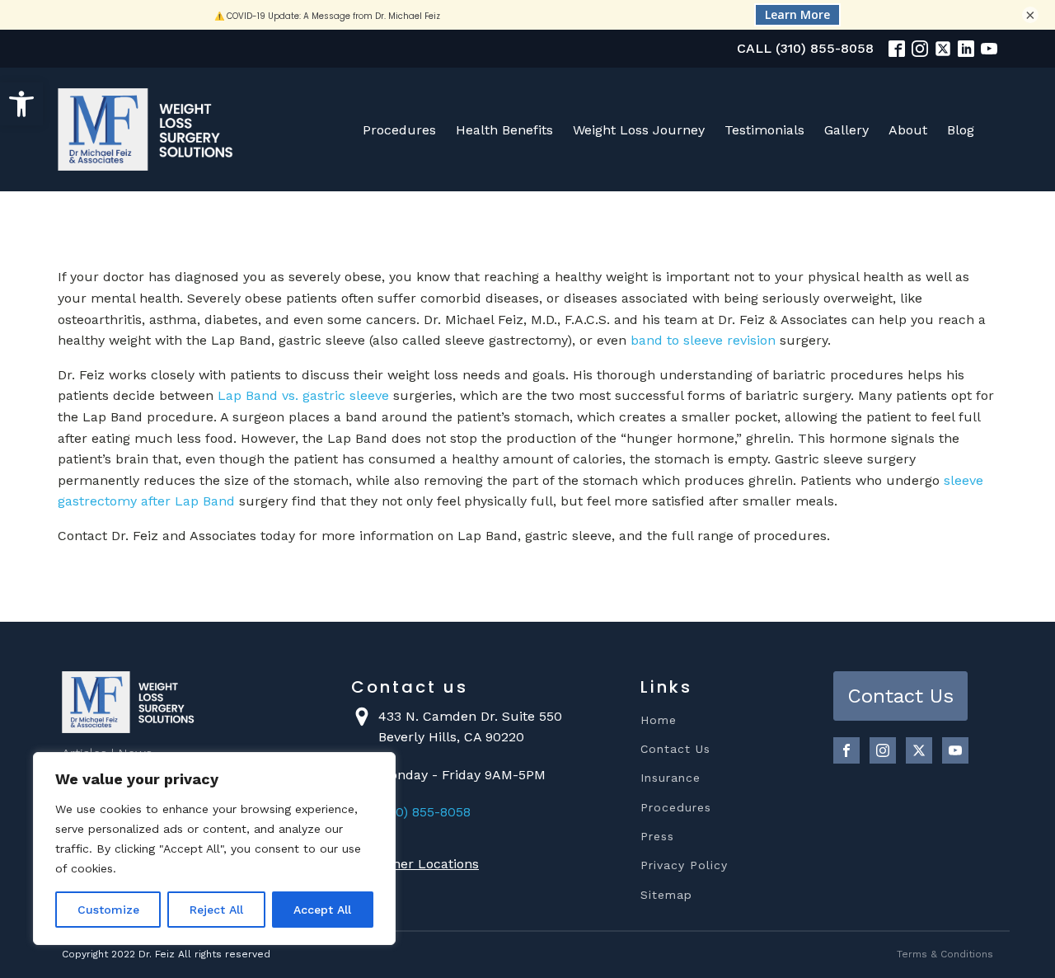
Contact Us (675, 749)
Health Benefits (504, 130)
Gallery (846, 130)
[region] (214, 848)
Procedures (399, 130)
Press (657, 836)
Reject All (216, 909)
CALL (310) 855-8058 (805, 48)
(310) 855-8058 (424, 812)
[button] (21, 103)
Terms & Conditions (945, 954)
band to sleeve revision (703, 340)
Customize (108, 909)
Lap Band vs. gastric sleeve (303, 395)
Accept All (322, 909)
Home (658, 720)
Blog (960, 130)
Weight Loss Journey (639, 130)
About (908, 130)
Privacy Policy (684, 865)
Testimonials (764, 130)
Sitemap (666, 895)
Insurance (670, 778)
